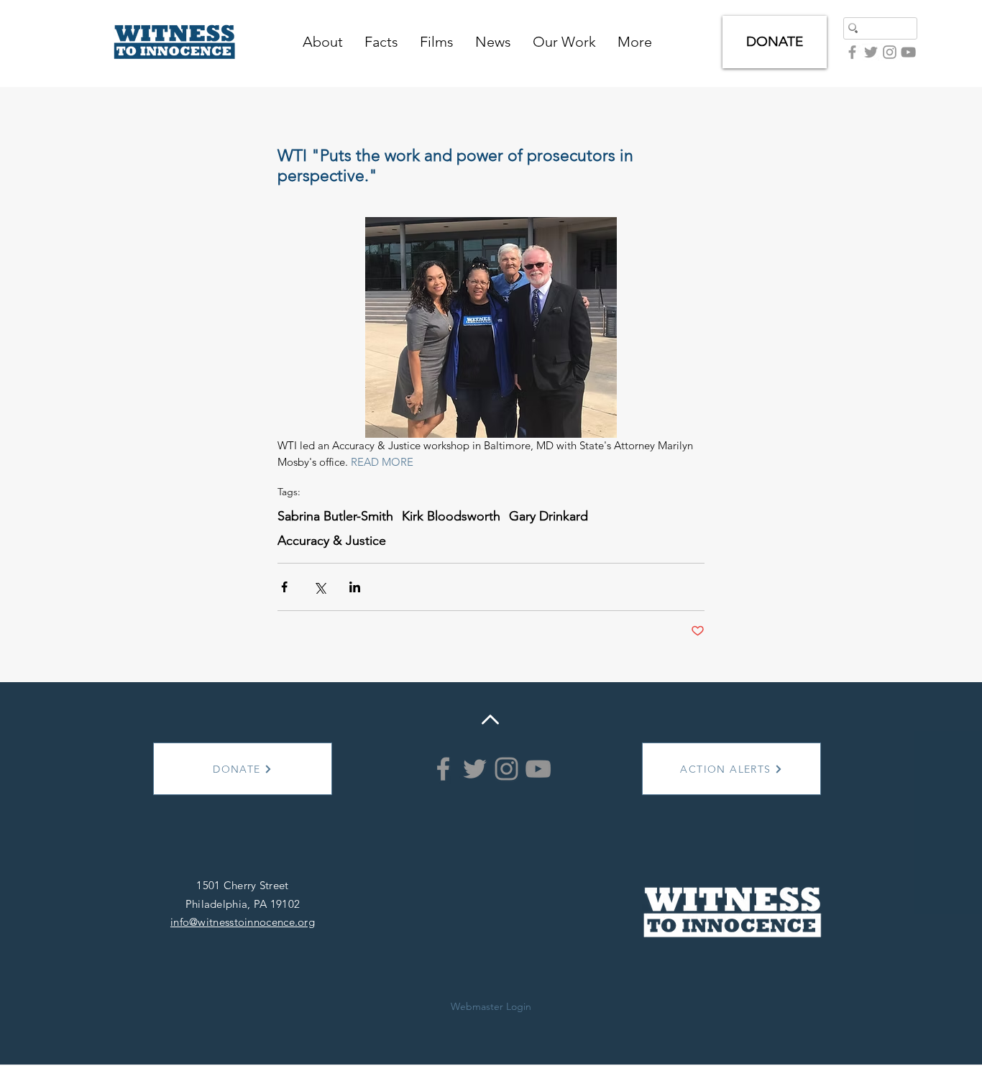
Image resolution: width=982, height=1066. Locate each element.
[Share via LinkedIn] (355, 587)
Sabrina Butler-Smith (335, 516)
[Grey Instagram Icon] (890, 52)
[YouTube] (908, 52)
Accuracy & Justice (331, 540)
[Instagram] (506, 768)
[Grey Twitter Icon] (871, 52)
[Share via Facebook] (284, 587)
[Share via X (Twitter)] (319, 587)
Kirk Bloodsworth (451, 516)
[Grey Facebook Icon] (852, 52)
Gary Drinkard (548, 516)
